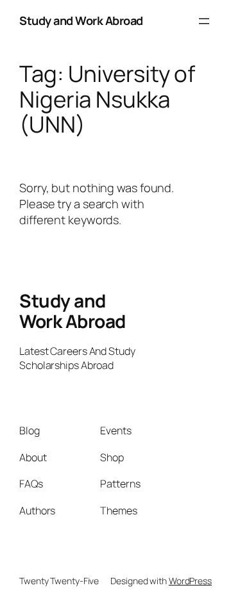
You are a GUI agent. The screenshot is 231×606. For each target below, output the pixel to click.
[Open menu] (204, 21)
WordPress (190, 581)
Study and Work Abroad (81, 20)
